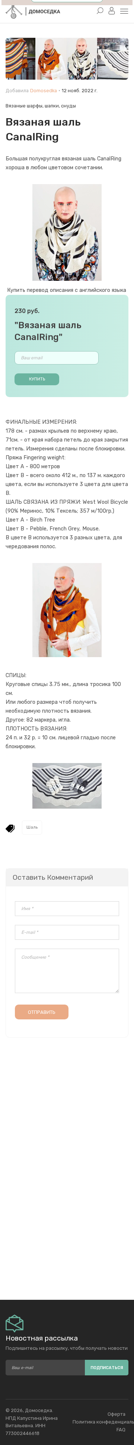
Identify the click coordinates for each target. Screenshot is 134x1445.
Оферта (116, 1414)
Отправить (41, 1012)
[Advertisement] (67, 1229)
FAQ (121, 1429)
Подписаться (106, 1367)
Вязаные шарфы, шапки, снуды (41, 106)
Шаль (32, 827)
